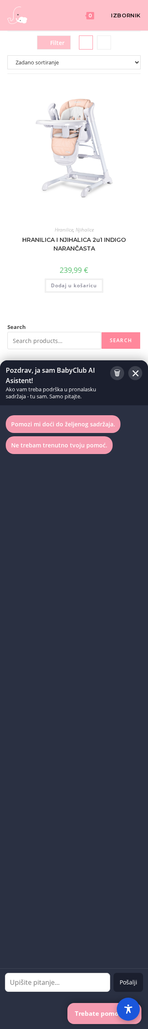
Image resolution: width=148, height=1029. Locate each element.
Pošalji (128, 982)
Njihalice (85, 229)
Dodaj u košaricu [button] (74, 285)
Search (16, 327)
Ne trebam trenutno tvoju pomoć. (59, 445)
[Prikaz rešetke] (86, 42)
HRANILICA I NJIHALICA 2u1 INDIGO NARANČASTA (74, 244)
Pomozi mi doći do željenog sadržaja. (63, 424)
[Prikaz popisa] (104, 42)
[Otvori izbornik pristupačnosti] (128, 1009)
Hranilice (64, 229)
